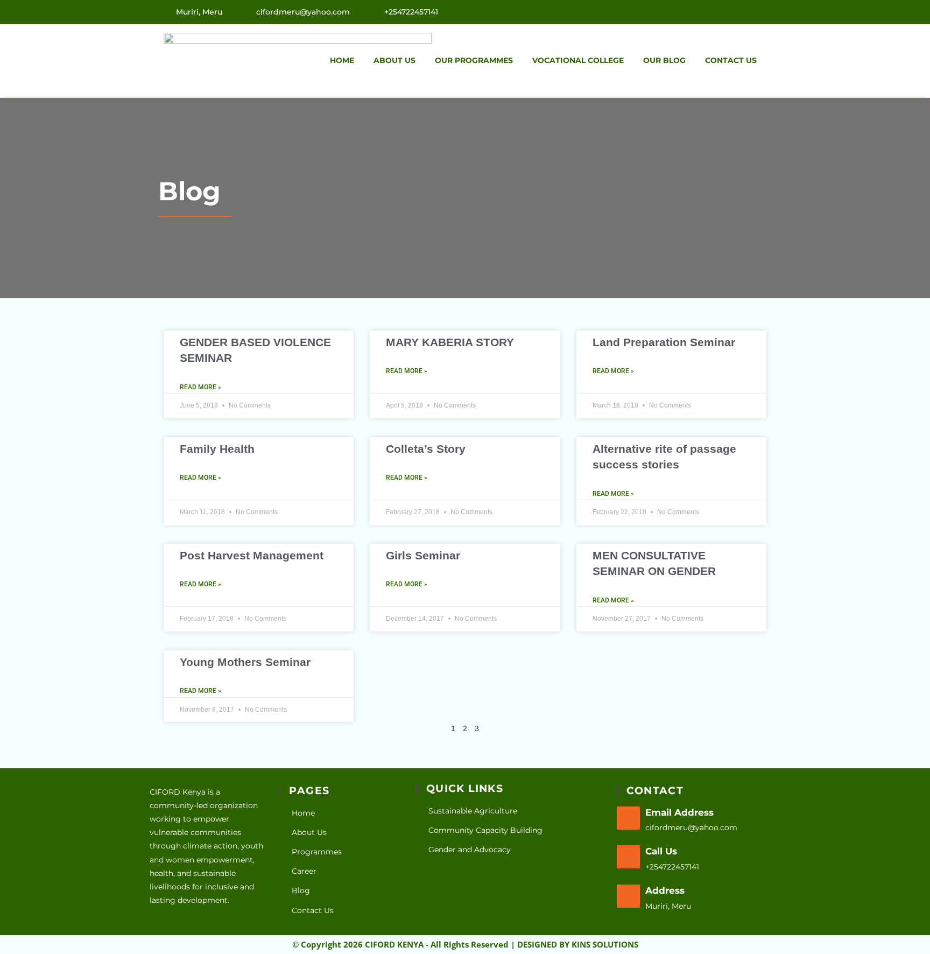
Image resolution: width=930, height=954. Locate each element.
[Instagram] (763, 11)
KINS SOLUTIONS (605, 944)
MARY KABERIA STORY (450, 342)
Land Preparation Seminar (664, 342)
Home (342, 60)
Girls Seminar (423, 555)
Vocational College (578, 60)
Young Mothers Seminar (245, 662)
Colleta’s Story (426, 449)
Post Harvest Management (251, 555)
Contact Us (731, 60)
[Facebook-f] (740, 11)
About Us (394, 60)
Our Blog (664, 60)
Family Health (217, 449)
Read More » (200, 387)
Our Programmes (474, 60)
